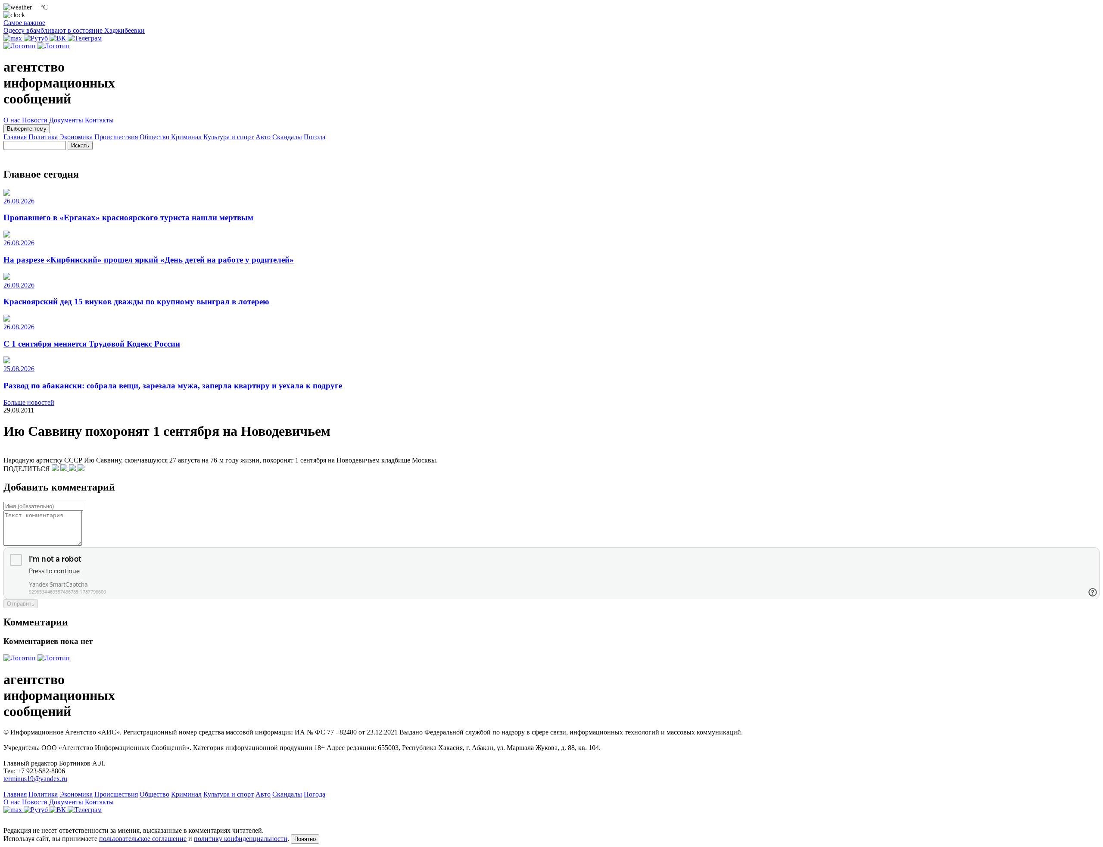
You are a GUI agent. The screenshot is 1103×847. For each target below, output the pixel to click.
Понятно (305, 839)
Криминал (186, 137)
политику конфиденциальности (240, 838)
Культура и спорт (228, 137)
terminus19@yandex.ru (35, 778)
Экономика (76, 137)
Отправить (20, 603)
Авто (263, 137)
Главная (15, 137)
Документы (66, 120)
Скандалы (287, 137)
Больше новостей (28, 402)
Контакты (99, 120)
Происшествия (116, 137)
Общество (154, 137)
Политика (43, 137)
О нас (11, 120)
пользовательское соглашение (143, 838)
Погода (314, 137)
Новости (34, 120)
